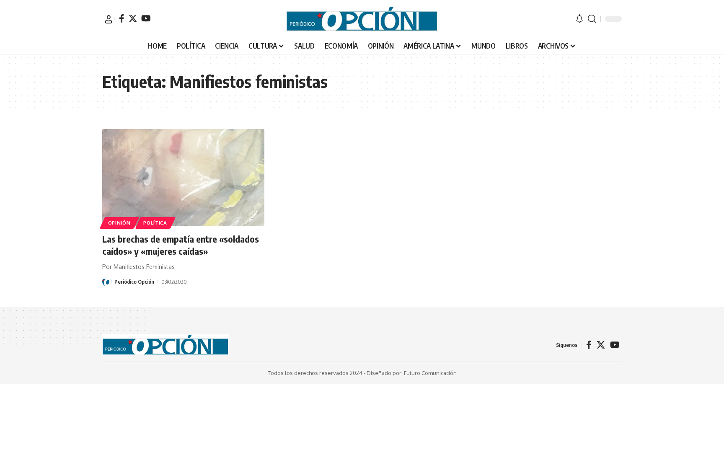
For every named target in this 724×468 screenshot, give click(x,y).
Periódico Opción (134, 281)
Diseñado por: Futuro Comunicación (412, 373)
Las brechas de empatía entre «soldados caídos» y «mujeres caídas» (180, 245)
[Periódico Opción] (362, 18)
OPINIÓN (119, 223)
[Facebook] (122, 18)
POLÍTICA (155, 223)
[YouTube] (146, 18)
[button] (108, 19)
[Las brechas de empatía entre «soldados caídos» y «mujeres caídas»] (183, 177)
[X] (133, 18)
